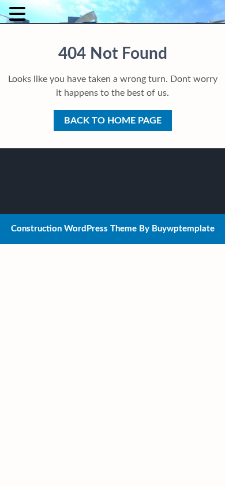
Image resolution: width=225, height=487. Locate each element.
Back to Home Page (108, 117)
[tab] (19, 14)
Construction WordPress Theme (74, 228)
